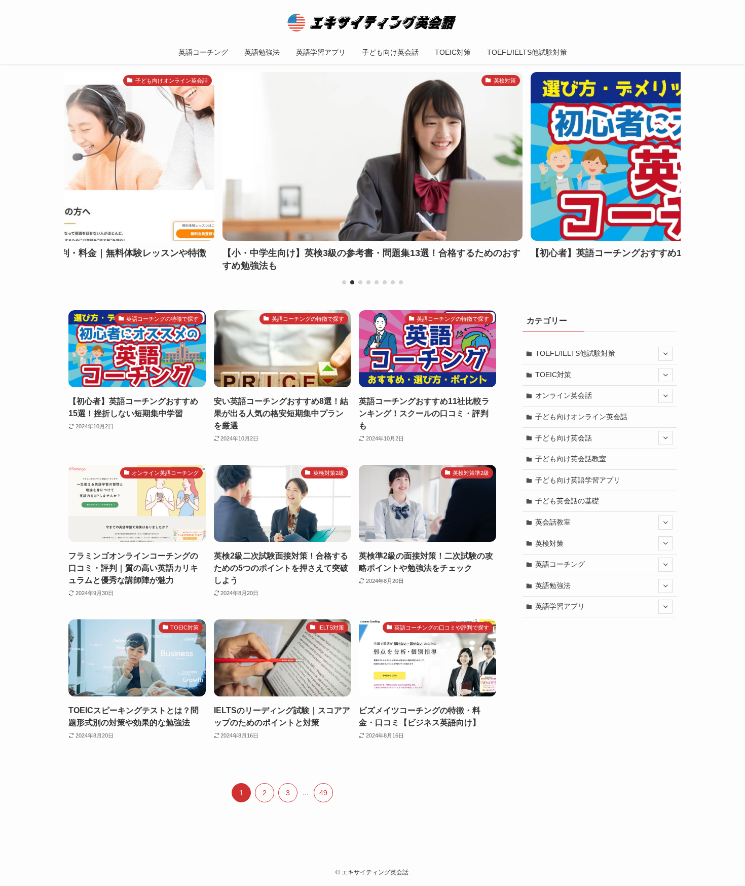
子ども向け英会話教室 (570, 459)
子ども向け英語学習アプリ (577, 480)
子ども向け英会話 (563, 438)
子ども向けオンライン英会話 (581, 417)
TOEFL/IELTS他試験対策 (575, 353)
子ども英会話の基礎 (567, 501)
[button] (344, 282)
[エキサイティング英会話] (372, 22)
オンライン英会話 (563, 395)
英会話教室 (553, 522)
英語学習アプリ (560, 606)
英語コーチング (560, 564)
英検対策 (549, 543)
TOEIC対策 (553, 375)
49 (323, 793)
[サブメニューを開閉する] (665, 354)
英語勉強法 (553, 585)
